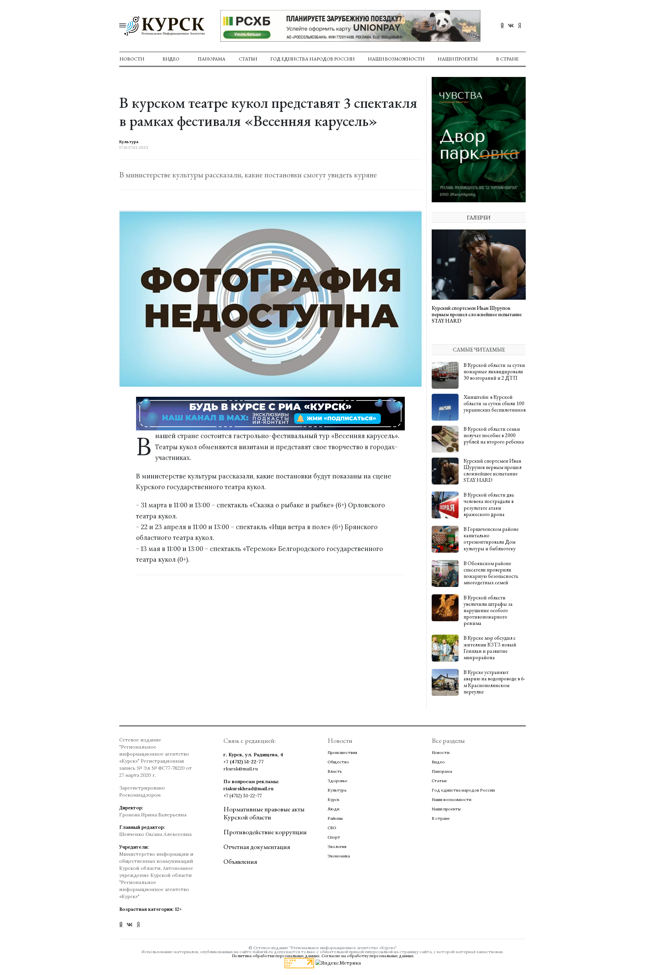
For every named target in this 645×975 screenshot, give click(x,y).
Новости (132, 59)
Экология (337, 846)
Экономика (339, 855)
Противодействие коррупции (265, 832)
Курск (333, 799)
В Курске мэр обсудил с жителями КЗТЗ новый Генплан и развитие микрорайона (490, 647)
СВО (332, 827)
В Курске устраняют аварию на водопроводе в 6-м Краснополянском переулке (494, 682)
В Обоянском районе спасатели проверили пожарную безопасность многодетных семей (491, 573)
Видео (171, 59)
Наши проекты (458, 59)
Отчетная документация (256, 846)
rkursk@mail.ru (240, 769)
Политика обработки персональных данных (275, 955)
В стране (507, 59)
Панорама (211, 59)
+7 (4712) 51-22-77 (243, 762)
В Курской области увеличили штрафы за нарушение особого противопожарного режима (488, 610)
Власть (335, 771)
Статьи (248, 59)
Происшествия (342, 752)
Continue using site (315, 26)
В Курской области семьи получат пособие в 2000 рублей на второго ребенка (494, 435)
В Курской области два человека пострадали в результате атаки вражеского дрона (489, 504)
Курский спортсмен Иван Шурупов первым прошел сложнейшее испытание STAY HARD (477, 314)
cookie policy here (417, 9)
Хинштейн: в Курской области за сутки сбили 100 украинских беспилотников (495, 403)
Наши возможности (396, 59)
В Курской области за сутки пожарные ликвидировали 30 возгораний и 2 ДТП (494, 371)
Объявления (240, 861)
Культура (337, 790)
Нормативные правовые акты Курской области (263, 813)
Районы (335, 818)
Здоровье (337, 780)
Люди (333, 808)
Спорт (334, 837)
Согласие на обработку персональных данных (367, 955)
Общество (338, 761)
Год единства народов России (312, 59)
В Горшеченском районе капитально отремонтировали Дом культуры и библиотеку (491, 538)
